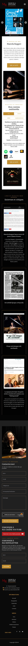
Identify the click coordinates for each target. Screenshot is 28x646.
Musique (14, 619)
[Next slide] (26, 22)
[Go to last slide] (2, 22)
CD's (14, 617)
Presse (14, 627)
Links (14, 606)
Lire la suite (14, 65)
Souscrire (6, 566)
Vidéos (14, 622)
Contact (14, 608)
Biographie (14, 601)
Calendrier (14, 603)
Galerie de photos (14, 624)
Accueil (14, 598)
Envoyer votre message (10, 521)
